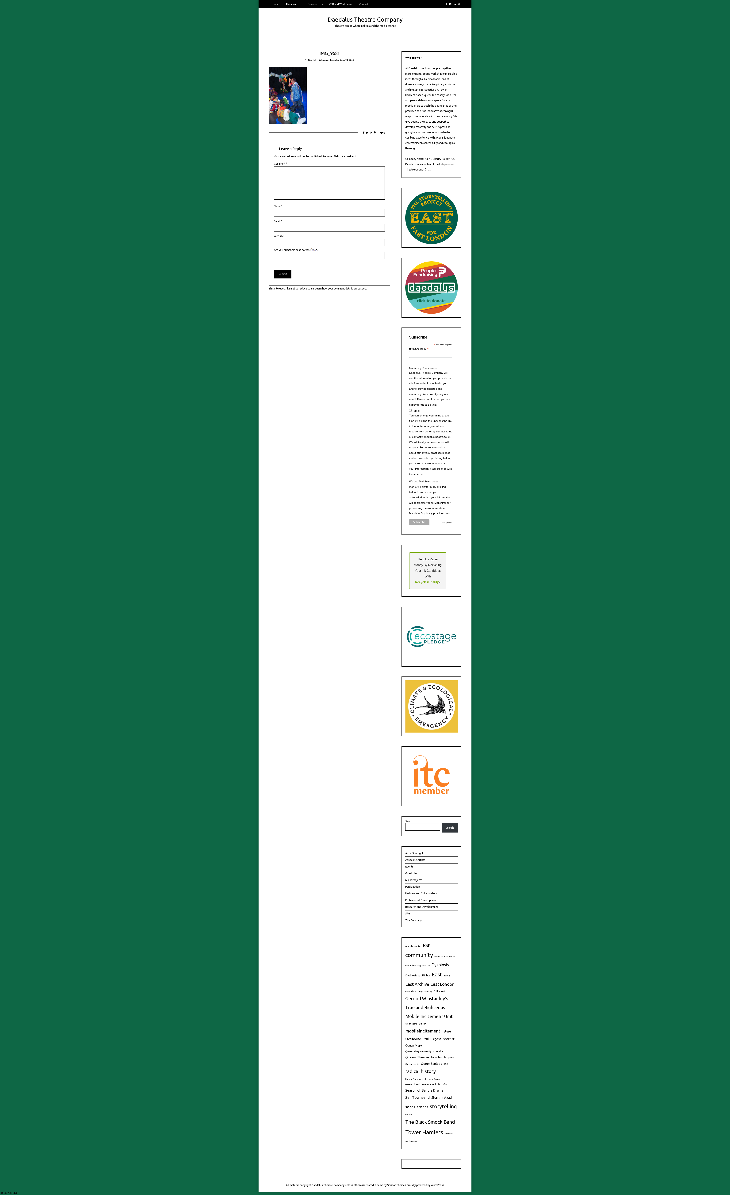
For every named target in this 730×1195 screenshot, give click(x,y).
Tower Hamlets (424, 1132)
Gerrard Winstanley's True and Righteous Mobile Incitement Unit (429, 1007)
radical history (420, 1071)
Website (279, 236)
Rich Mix (442, 1084)
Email (278, 221)
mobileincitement (422, 1030)
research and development (420, 1084)
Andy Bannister (413, 946)
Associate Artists (415, 859)
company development (445, 956)
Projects (312, 4)
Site (407, 913)
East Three (411, 991)
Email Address (418, 348)
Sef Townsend (417, 1097)
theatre (409, 1114)
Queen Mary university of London (424, 1051)
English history (425, 991)
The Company (413, 920)
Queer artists (412, 1064)
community (419, 955)
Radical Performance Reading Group (422, 1079)
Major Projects (413, 880)
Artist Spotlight (414, 853)
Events (409, 866)
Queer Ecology (431, 1063)
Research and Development (421, 906)
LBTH (422, 1023)
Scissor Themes (396, 1185)
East (437, 974)
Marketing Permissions (422, 368)
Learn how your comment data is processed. (341, 288)
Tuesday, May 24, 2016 (342, 60)
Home (275, 4)
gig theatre (411, 1023)
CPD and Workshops (340, 4)
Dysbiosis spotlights (417, 975)
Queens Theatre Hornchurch (425, 1057)
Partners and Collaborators (421, 893)
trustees (449, 1133)
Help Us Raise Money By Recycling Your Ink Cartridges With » (428, 571)
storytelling (443, 1106)
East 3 (447, 975)
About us (291, 4)
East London (443, 984)
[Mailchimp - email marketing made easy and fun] (446, 522)
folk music (440, 991)
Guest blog (411, 873)
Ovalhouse (413, 1039)
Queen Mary (413, 1045)
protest (449, 1039)
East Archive (417, 984)
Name (278, 206)
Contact (363, 4)
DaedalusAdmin (317, 60)
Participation (412, 886)
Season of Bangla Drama (424, 1090)
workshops (411, 1141)
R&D (446, 1064)
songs (410, 1107)
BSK (427, 945)
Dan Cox (426, 965)
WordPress (437, 1185)
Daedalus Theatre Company (365, 19)
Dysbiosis (440, 965)
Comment (280, 163)
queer (451, 1057)
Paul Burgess (432, 1039)
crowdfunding (413, 965)
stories (422, 1107)
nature (446, 1031)
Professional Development (421, 900)
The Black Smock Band (430, 1122)
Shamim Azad (441, 1097)
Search (409, 821)
